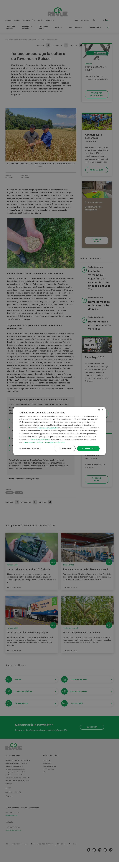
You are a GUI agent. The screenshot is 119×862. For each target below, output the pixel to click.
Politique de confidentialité (54, 442)
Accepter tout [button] (88, 448)
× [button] (102, 410)
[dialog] (59, 431)
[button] (30, 448)
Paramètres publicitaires (40, 439)
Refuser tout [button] (64, 448)
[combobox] (99, 410)
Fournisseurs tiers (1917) (48, 428)
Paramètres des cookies (33, 442)
